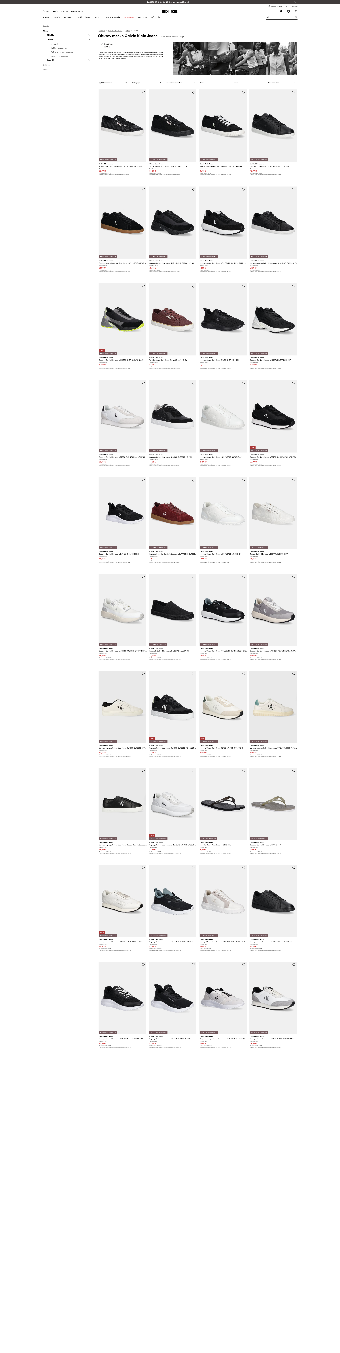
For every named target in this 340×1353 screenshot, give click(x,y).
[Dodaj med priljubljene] (143, 92)
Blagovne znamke (112, 17)
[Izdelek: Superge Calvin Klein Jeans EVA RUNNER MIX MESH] (223, 319)
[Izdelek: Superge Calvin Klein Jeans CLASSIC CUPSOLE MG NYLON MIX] (172, 707)
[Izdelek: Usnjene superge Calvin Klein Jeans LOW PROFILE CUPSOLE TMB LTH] (273, 223)
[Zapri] (295, 2)
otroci (64, 11)
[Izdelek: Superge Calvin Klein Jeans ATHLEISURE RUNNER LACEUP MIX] (273, 610)
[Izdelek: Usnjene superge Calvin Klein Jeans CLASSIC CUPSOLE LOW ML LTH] (122, 707)
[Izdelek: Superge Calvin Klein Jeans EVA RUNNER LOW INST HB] (172, 998)
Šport (87, 17)
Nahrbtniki (142, 17)
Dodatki (78, 17)
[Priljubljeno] (288, 11)
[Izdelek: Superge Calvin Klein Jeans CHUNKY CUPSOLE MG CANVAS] (223, 901)
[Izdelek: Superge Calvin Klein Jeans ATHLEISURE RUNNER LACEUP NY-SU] (223, 223)
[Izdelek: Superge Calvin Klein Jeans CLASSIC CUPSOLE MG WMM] (172, 416)
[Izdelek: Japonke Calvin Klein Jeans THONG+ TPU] (223, 804)
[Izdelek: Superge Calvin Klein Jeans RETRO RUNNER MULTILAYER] (122, 901)
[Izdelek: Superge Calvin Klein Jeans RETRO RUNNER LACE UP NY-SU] (122, 416)
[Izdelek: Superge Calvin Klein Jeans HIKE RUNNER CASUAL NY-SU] (172, 223)
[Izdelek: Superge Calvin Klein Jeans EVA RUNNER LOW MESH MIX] (122, 998)
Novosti (46, 17)
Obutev (67, 17)
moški (55, 11)
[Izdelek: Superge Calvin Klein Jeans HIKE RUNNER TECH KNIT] (273, 319)
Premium (97, 17)
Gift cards (155, 17)
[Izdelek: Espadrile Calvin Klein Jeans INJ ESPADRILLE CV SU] (172, 610)
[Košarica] (296, 11)
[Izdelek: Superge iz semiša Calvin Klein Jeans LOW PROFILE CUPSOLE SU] (122, 223)
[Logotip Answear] (170, 11)
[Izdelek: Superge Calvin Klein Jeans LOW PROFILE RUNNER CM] (223, 513)
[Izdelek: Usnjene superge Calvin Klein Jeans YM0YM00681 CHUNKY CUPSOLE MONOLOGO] (273, 707)
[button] (113, 82)
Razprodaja (129, 17)
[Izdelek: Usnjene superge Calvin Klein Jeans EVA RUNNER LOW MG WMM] (223, 998)
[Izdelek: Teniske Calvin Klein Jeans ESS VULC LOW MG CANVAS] (223, 125)
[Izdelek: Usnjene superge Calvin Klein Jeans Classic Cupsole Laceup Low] (122, 804)
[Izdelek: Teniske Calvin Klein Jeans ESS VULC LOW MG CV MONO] (122, 125)
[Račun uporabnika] (281, 11)
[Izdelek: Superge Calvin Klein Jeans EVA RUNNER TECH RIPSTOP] (172, 901)
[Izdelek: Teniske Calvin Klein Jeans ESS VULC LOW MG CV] (172, 125)
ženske (45, 11)
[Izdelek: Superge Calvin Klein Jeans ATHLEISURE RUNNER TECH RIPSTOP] (122, 610)
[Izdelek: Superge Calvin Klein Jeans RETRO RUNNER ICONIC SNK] (223, 707)
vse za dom (77, 11)
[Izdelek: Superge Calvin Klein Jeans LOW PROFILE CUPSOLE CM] (273, 125)
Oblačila (56, 17)
